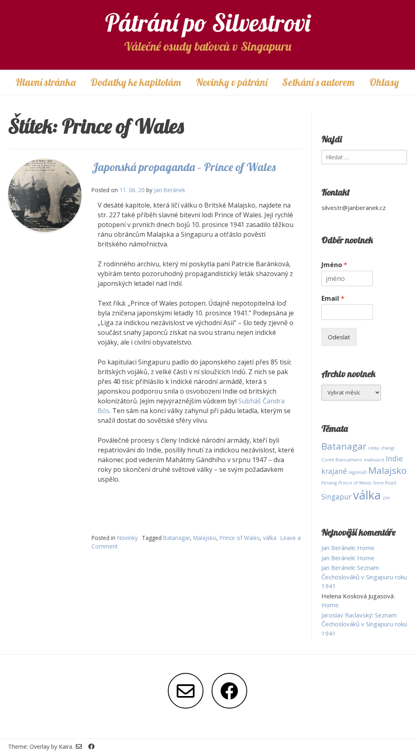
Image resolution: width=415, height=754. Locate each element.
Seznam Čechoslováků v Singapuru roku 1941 (364, 576)
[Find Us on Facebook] (229, 691)
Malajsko (204, 538)
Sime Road (384, 483)
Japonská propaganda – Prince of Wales (184, 167)
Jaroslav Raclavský (346, 615)
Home (365, 548)
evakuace (374, 460)
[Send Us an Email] (185, 691)
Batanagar (176, 538)
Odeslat (339, 337)
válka (269, 538)
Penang (329, 483)
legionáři (358, 472)
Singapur (336, 496)
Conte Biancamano (341, 460)
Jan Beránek (169, 190)
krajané (334, 471)
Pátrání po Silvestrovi (207, 22)
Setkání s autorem (318, 82)
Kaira (65, 746)
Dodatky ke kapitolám (135, 82)
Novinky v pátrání (231, 82)
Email (332, 298)
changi (387, 448)
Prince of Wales (240, 538)
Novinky (127, 538)
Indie (394, 458)
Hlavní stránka (45, 82)
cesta (373, 448)
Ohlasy (384, 82)
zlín (386, 498)
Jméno (334, 265)
